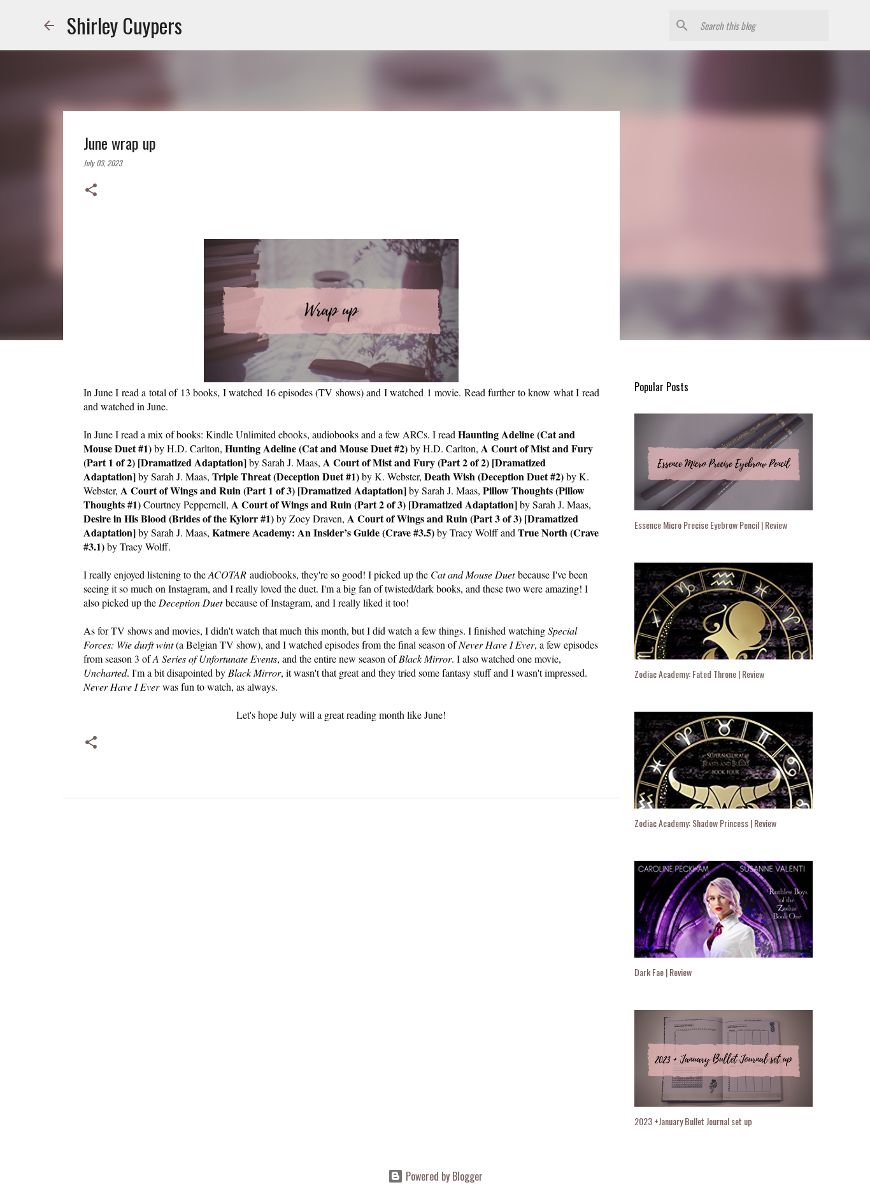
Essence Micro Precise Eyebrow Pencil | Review (710, 524)
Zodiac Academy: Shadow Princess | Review (705, 823)
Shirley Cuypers (124, 25)
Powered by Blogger (443, 1176)
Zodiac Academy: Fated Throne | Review (699, 673)
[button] (91, 190)
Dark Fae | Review (663, 972)
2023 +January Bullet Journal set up (693, 1121)
